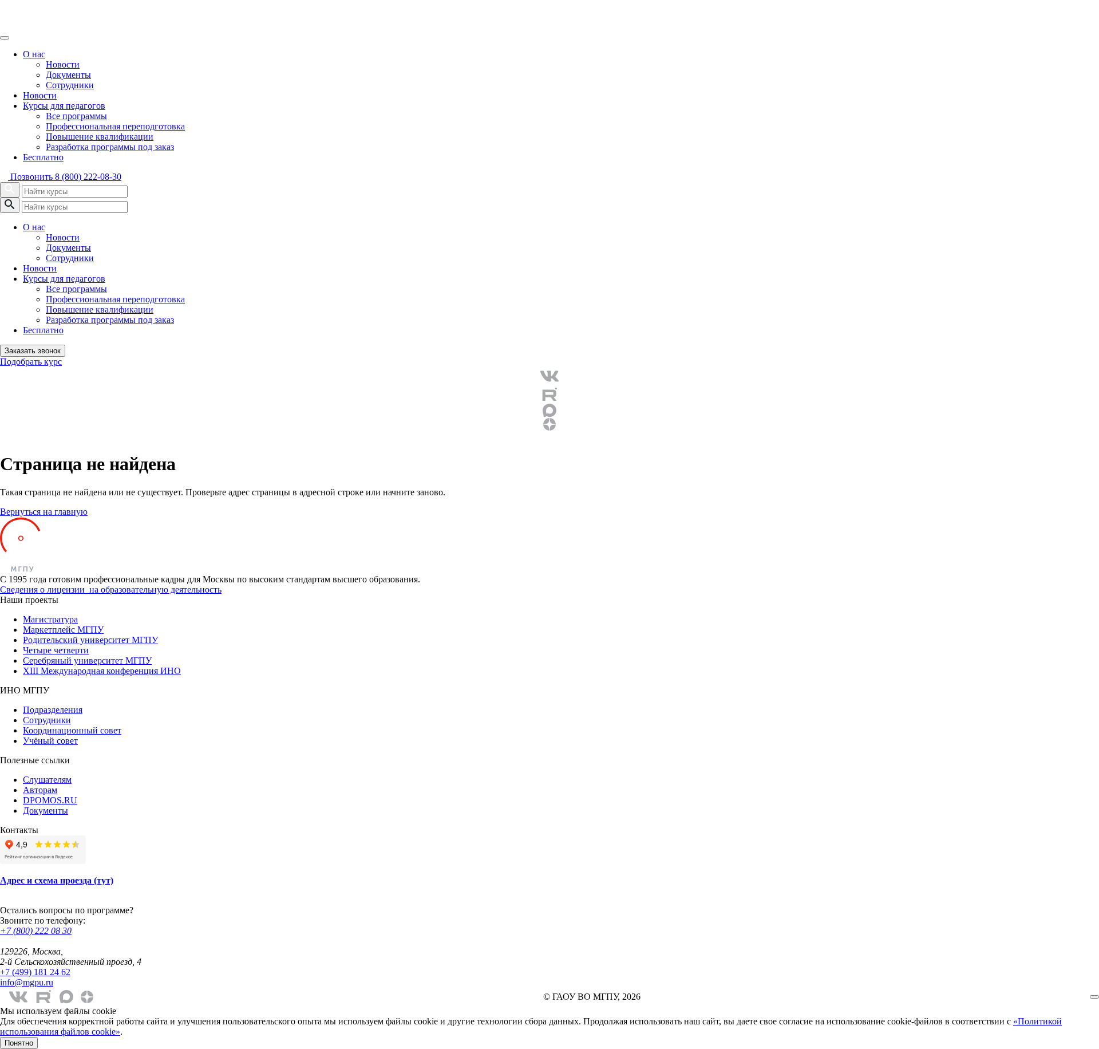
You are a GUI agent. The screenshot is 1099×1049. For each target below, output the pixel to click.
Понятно (19, 1043)
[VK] (549, 376)
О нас (34, 54)
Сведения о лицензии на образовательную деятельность (111, 589)
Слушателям (47, 779)
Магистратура (50, 619)
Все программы (76, 116)
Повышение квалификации (99, 136)
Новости (63, 64)
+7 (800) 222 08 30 (36, 931)
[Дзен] (549, 424)
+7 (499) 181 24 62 (35, 972)
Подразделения (52, 710)
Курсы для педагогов (64, 106)
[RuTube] (549, 394)
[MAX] (549, 410)
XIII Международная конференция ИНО (102, 671)
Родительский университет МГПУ (90, 640)
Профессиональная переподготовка (115, 126)
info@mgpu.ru (26, 982)
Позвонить (64, 177)
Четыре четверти (56, 650)
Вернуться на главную (44, 511)
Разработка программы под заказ (110, 147)
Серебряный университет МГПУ (87, 660)
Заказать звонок (33, 350)
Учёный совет (50, 741)
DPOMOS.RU (50, 800)
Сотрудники (70, 85)
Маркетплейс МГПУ (63, 629)
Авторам (40, 790)
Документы (68, 75)
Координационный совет (72, 730)
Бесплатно (43, 157)
